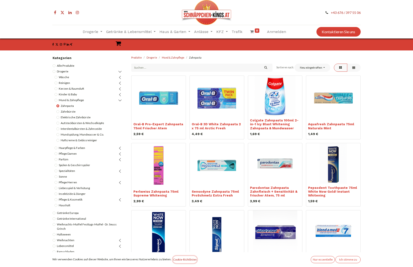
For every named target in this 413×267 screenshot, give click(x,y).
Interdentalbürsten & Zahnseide (81, 129)
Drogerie (62, 71)
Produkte (136, 57)
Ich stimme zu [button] (348, 259)
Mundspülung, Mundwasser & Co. (82, 134)
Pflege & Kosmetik (70, 199)
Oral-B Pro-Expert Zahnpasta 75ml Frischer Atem (158, 126)
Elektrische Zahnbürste (76, 117)
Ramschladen (65, 251)
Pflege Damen (68, 153)
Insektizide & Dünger (72, 194)
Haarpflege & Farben (72, 148)
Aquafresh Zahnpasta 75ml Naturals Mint (331, 126)
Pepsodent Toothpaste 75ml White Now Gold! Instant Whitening (332, 191)
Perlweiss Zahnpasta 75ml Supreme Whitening (156, 193)
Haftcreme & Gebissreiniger (79, 140)
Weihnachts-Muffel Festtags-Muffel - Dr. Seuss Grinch (87, 226)
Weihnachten (65, 240)
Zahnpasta (67, 106)
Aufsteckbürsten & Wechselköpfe (82, 123)
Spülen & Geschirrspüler (74, 165)
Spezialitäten (67, 171)
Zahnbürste (68, 111)
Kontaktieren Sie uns (338, 31)
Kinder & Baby (68, 94)
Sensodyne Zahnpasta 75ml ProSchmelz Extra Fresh (215, 193)
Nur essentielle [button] (323, 259)
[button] (312, 68)
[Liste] (354, 68)
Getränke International (71, 218)
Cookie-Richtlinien (185, 259)
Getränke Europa (68, 213)
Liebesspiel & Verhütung (74, 188)
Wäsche (64, 77)
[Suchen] (265, 68)
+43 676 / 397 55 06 (346, 13)
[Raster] (340, 68)
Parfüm (63, 159)
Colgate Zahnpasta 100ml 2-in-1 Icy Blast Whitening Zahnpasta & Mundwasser (274, 124)
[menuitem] (237, 32)
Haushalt (64, 205)
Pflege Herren (68, 182)
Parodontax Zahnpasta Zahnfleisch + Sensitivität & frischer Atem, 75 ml (273, 191)
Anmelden (276, 31)
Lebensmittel (65, 246)
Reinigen (64, 83)
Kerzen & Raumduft (71, 88)
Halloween (64, 234)
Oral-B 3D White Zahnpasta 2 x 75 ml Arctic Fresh (216, 126)
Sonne (63, 176)
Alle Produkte (65, 65)
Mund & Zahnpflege (71, 100)
